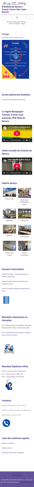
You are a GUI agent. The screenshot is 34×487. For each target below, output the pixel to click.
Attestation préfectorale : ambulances (13, 452)
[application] (17, 133)
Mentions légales (17, 475)
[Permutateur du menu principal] (17, 17)
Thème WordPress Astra (26, 482)
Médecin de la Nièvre (8, 443)
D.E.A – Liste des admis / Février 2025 (13, 376)
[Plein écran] (30, 140)
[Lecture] (4, 140)
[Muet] (27, 140)
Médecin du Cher (7, 448)
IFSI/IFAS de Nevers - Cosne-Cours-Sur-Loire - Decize (14, 9)
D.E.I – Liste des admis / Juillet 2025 (12, 374)
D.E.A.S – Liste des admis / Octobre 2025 (14, 371)
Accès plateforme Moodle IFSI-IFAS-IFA (13, 99)
